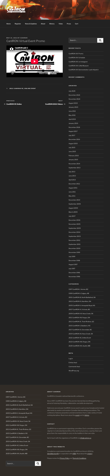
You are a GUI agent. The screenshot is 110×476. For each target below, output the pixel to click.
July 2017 (72, 135)
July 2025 (72, 91)
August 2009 (73, 208)
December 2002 (74, 240)
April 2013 (72, 180)
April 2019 (72, 119)
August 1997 (73, 264)
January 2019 (73, 123)
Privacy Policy (64, 458)
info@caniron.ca (85, 438)
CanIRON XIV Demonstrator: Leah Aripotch (84, 70)
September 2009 (75, 204)
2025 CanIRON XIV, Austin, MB (79, 346)
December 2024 (74, 95)
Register (18, 24)
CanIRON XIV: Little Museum (79, 66)
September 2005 (75, 228)
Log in (71, 358)
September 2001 (74, 244)
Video (61, 24)
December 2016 (74, 139)
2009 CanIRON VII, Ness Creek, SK (81, 313)
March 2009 (73, 212)
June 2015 (72, 151)
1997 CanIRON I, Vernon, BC (78, 289)
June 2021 (72, 111)
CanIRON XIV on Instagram (78, 62)
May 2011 (72, 196)
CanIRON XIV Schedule (77, 57)
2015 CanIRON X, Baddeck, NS (79, 326)
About (43, 24)
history (87, 415)
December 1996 (74, 272)
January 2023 (73, 107)
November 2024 (74, 99)
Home (8, 24)
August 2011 (73, 188)
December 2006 (74, 220)
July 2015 (72, 147)
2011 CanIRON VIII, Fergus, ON (79, 317)
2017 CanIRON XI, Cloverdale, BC (80, 330)
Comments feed (74, 366)
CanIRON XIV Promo (76, 53)
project (89, 454)
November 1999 (74, 252)
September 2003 (75, 236)
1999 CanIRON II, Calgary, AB (79, 293)
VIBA (74, 454)
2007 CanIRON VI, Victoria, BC (79, 309)
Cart (76, 24)
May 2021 (72, 115)
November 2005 (74, 224)
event (77, 415)
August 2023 (73, 103)
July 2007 (72, 216)
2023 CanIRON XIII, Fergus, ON (79, 342)
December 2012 (74, 184)
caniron (24, 38)
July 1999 (72, 256)
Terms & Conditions (79, 458)
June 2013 (72, 176)
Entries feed (73, 362)
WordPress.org (74, 371)
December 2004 (74, 232)
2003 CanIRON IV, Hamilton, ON (80, 301)
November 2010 (74, 200)
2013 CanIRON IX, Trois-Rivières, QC (81, 321)
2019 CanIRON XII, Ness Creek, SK (81, 334)
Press (69, 24)
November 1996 (74, 276)
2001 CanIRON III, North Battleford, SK (82, 297)
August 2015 (73, 143)
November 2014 (74, 164)
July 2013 (72, 172)
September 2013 (74, 168)
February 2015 (74, 155)
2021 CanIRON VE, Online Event (22, 88)
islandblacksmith (53, 454)
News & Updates (31, 24)
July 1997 (72, 268)
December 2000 (74, 248)
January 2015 (73, 159)
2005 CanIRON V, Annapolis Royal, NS (82, 305)
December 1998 (74, 260)
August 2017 (73, 131)
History (52, 24)
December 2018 (74, 127)
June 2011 (72, 192)
